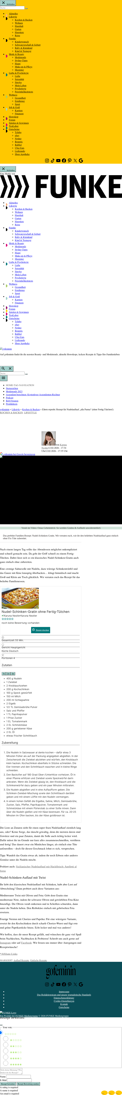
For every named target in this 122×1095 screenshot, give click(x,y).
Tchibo (18, 132)
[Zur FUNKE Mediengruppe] (61, 197)
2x (8, 674)
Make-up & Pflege (23, 66)
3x (13, 674)
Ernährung (20, 101)
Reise (17, 35)
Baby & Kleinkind (23, 47)
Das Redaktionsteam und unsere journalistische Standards (64, 994)
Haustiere (19, 32)
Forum (12, 119)
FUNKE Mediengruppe (26, 1015)
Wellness (13, 94)
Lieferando (20, 151)
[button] (3, 619)
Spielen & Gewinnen (19, 122)
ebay (17, 135)
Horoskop (13, 116)
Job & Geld (14, 107)
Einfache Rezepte (38, 960)
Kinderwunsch (22, 41)
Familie (12, 38)
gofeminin (4, 409)
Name (3, 1076)
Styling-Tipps (21, 60)
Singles (18, 82)
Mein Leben (20, 85)
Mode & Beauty (16, 54)
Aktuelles (13, 13)
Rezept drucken (42, 630)
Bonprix (19, 141)
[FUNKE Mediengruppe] (8, 1012)
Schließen (10, 4)
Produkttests (11, 403)
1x (4, 674)
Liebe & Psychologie (19, 72)
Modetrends (20, 57)
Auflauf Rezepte (21, 960)
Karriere (19, 110)
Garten (18, 29)
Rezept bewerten (8, 1083)
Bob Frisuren (12, 400)
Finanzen (19, 113)
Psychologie (20, 88)
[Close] (1, 1025)
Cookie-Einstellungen (64, 1000)
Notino (18, 138)
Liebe (17, 76)
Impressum (64, 991)
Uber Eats (19, 147)
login (1, 360)
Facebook (26, 942)
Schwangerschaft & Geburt (27, 44)
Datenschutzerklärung (64, 997)
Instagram (5, 942)
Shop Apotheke (22, 154)
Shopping (19, 69)
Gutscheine (14, 129)
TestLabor (13, 126)
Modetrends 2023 (14, 391)
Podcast (9, 397)
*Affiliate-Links (8, 953)
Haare (18, 63)
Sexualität (19, 79)
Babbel (18, 144)
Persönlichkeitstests (24, 91)
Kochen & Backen (23, 19)
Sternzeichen (12, 388)
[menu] (3, 378)
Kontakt (64, 1004)
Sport (17, 104)
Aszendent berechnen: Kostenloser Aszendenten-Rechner (33, 394)
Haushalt (19, 26)
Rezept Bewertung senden (28, 1083)
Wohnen (19, 22)
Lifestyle (13, 16)
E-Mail (3, 1080)
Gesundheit (20, 97)
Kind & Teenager (23, 51)
